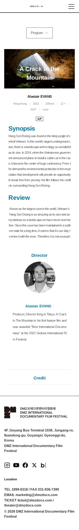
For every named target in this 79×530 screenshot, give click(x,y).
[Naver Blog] (43, 465)
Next (72, 73)
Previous (7, 73)
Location (10, 479)
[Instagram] (7, 465)
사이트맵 (71, 6)
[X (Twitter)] (34, 465)
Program (37, 33)
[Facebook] (25, 465)
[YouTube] (16, 465)
